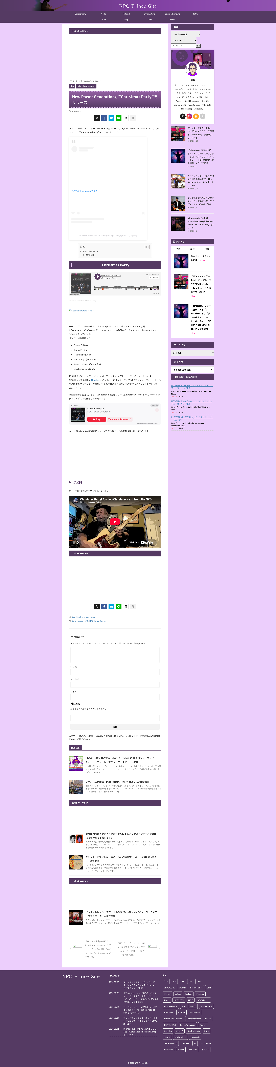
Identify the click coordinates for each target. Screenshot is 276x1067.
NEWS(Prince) (203, 1000)
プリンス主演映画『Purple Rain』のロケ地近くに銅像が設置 (117, 781)
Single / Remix (194, 1031)
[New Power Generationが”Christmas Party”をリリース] (111, 118)
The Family (195, 1037)
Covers (167, 993)
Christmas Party (90, 251)
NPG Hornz (94, 620)
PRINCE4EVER (170, 1024)
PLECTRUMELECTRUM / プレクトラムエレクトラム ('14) (192, 418)
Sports (167, 1037)
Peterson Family (194, 1018)
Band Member (78, 620)
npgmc (193, 1006)
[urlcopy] (133, 118)
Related (126, 13)
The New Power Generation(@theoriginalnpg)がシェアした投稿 (108, 235)
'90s (199, 981)
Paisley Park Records (173, 1018)
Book (209, 987)
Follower (200, 993)
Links (172, 19)
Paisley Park (195, 1012)
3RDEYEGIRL (169, 987)
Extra (195, 13)
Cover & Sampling (172, 13)
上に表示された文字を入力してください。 (89, 708)
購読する (180, 241)
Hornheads (96, 380)
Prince (208, 1018)
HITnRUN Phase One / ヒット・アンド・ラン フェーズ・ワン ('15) (191, 402)
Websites (193, 1049)
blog (126, 19)
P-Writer (181, 1012)
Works (103, 13)
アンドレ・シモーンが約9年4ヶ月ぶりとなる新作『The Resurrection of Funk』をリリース (201, 180)
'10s (174, 981)
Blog (73, 617)
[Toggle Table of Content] (145, 247)
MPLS (190, 1000)
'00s (166, 981)
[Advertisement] (115, 56)
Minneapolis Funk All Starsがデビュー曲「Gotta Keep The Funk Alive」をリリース (201, 223)
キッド (174, 396)
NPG (86, 620)
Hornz (166, 1000)
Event (149, 19)
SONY (206, 1031)
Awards (182, 987)
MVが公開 (90, 254)
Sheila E (179, 1031)
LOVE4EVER (179, 1000)
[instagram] (189, 116)
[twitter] (97, 118)
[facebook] (104, 118)
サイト (73, 691)
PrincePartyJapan (187, 1024)
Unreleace (168, 1049)
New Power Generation (76, 301)
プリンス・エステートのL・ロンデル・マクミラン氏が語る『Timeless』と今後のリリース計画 (201, 132)
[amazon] (196, 116)
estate (178, 993)
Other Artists (149, 13)
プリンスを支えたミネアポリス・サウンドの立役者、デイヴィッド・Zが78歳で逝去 (201, 201)
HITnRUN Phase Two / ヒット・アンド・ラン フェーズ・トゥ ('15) (192, 386)
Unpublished (206, 1043)
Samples (168, 1031)
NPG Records (206, 1006)
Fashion (188, 993)
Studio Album (180, 1037)
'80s (190, 981)
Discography (80, 13)
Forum (103, 19)
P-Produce (168, 1012)
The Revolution (170, 1043)
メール (74, 679)
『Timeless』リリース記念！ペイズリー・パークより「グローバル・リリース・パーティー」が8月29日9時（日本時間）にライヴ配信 (201, 157)
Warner (181, 1049)
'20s (182, 981)
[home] (202, 116)
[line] (118, 118)
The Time (185, 1043)
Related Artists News (85, 617)
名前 (73, 666)
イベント (205, 1049)
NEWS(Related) (170, 1006)
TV (195, 1043)
